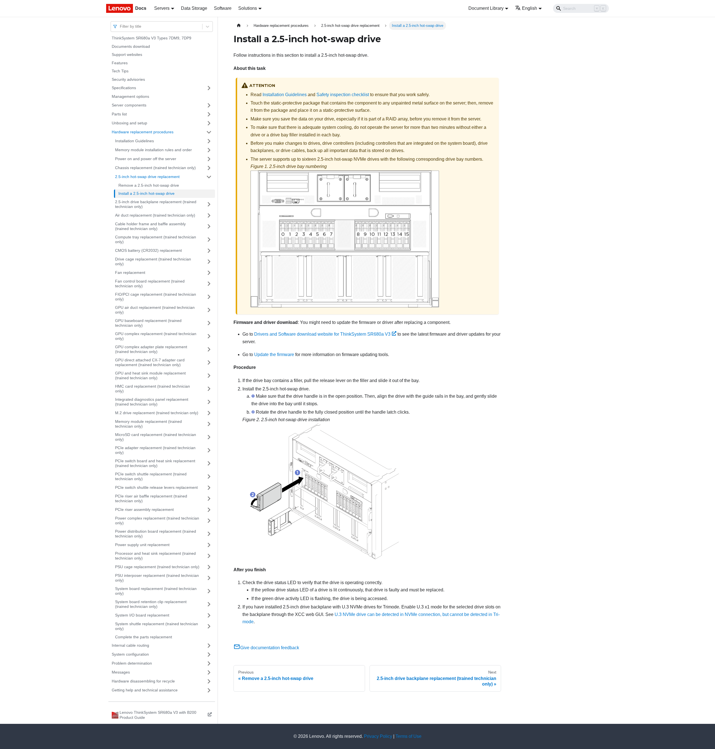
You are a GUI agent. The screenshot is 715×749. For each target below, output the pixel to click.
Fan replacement (130, 272)
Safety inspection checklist (342, 94)
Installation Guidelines (134, 141)
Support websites (127, 54)
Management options (130, 96)
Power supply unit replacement (142, 544)
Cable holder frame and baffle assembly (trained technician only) (150, 226)
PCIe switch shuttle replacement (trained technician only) (151, 476)
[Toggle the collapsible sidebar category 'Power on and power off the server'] (209, 159)
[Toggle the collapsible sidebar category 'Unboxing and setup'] (209, 123)
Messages (121, 672)
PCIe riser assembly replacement (144, 509)
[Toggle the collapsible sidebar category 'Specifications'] (209, 88)
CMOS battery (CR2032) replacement (148, 250)
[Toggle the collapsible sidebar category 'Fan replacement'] (209, 272)
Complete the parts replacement (143, 637)
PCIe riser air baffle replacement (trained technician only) (151, 498)
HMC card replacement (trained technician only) (152, 389)
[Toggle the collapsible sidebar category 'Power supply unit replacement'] (209, 545)
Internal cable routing (130, 645)
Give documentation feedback (269, 647)
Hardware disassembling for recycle (143, 681)
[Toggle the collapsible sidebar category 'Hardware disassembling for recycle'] (209, 681)
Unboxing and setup (129, 123)
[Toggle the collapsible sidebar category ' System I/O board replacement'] (209, 615)
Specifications (124, 88)
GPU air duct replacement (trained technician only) (155, 310)
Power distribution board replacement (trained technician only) (155, 534)
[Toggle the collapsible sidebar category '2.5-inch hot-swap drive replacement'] (209, 176)
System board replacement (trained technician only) (156, 591)
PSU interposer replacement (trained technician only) (157, 578)
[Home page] (238, 25)
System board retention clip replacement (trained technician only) (151, 604)
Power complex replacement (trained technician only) (157, 520)
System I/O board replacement (142, 615)
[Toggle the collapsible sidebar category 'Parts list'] (209, 114)
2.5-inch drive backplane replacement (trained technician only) (155, 204)
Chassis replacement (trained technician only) (155, 167)
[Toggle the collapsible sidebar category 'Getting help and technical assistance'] (209, 690)
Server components (129, 105)
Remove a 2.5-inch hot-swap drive (148, 185)
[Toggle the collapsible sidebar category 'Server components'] (209, 105)
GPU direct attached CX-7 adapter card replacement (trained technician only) (150, 362)
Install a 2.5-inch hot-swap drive (146, 193)
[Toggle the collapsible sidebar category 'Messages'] (209, 672)
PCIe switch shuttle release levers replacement (156, 487)
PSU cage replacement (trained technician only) (157, 567)
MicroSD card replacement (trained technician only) (155, 437)
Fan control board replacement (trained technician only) (150, 283)
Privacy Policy (378, 736)
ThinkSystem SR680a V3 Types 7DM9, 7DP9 (151, 38)
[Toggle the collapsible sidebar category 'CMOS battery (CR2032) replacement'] (209, 250)
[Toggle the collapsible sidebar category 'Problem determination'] (209, 663)
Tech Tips (120, 71)
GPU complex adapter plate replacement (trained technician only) (151, 349)
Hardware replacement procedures (142, 132)
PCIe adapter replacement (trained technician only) (155, 450)
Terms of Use (408, 736)
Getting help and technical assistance (145, 690)
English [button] (529, 8)
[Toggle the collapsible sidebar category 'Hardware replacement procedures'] (209, 132)
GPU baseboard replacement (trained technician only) (148, 323)
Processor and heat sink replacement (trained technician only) (155, 556)
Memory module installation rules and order (153, 150)
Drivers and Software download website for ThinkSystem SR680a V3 (322, 334)
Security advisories (128, 79)
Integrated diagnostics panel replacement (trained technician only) (151, 402)
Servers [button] (162, 8)
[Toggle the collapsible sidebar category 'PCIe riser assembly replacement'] (209, 509)
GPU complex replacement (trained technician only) (155, 336)
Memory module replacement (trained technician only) (148, 424)
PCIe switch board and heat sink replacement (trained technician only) (155, 463)
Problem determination (132, 663)
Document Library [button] (486, 8)
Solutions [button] (247, 8)
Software (223, 8)
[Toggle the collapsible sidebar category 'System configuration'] (209, 654)
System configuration (130, 654)
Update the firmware (274, 354)
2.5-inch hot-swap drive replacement (147, 176)
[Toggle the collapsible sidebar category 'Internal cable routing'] (209, 645)
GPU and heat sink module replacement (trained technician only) (150, 375)
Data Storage (194, 8)
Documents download (131, 46)
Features (120, 63)
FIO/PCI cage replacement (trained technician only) (155, 297)
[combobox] (120, 26)
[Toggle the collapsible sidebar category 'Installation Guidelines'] (209, 141)
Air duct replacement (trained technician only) (155, 215)
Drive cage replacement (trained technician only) (153, 261)
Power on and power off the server (145, 159)
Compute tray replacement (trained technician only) (155, 239)
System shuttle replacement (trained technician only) (156, 626)
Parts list (119, 114)
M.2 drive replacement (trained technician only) (156, 413)
